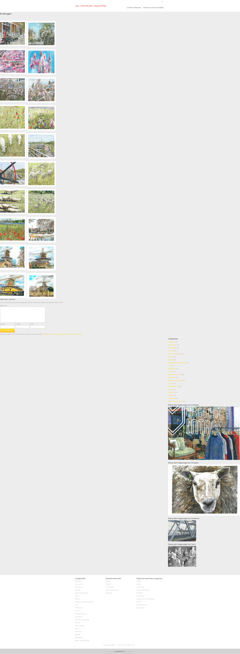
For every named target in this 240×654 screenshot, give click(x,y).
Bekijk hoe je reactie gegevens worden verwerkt (62, 334)
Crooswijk (109, 587)
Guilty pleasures (112, 590)
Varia (170, 389)
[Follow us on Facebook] (162, 1)
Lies (170, 365)
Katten (108, 581)
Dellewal (171, 342)
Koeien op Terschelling (177, 362)
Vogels (171, 395)
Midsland (172, 368)
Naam (3, 324)
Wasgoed (172, 398)
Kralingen (140, 596)
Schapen (172, 377)
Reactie (4, 305)
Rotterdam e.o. (174, 374)
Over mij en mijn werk (153, 7)
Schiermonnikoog (175, 380)
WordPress (129, 651)
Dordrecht (172, 345)
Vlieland (171, 392)
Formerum (172, 348)
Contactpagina (134, 7)
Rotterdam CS (142, 605)
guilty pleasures (174, 354)
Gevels (171, 351)
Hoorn (170, 356)
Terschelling (173, 386)
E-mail (18, 324)
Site (31, 324)
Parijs (170, 371)
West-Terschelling (175, 401)
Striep (170, 383)
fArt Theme (110, 651)
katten (171, 359)
